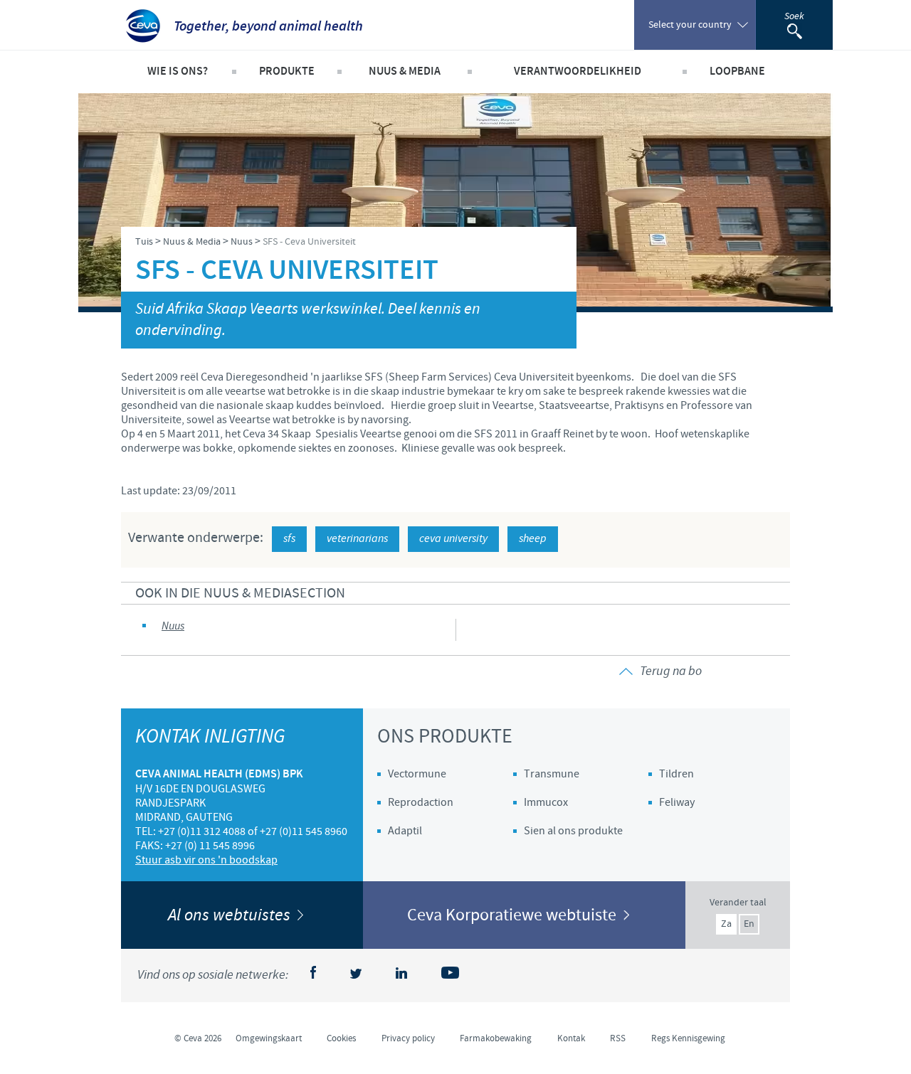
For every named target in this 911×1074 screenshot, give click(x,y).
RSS (618, 1038)
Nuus (173, 626)
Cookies (341, 1038)
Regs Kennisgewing (688, 1038)
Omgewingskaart (269, 1038)
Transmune (551, 774)
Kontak (571, 1038)
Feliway (677, 802)
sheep (533, 538)
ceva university (453, 538)
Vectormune (417, 774)
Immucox (546, 802)
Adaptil (405, 831)
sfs (289, 538)
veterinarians (357, 538)
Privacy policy (408, 1038)
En (749, 924)
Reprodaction (420, 802)
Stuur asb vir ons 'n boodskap (206, 860)
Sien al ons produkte (573, 831)
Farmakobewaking (496, 1038)
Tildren (676, 774)
